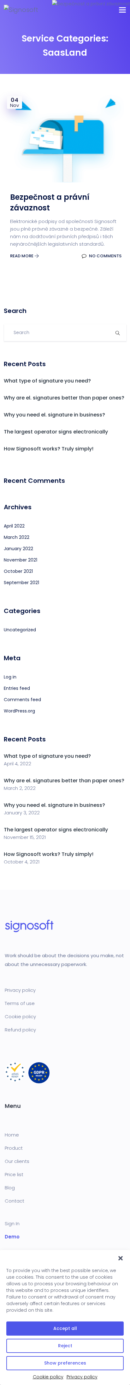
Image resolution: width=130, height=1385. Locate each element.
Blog (10, 1187)
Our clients (17, 1161)
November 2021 (20, 560)
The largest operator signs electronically (56, 431)
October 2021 (18, 571)
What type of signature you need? (47, 380)
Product (14, 1148)
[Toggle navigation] (122, 9)
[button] (120, 1258)
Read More (22, 256)
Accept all (65, 1328)
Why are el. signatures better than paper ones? (64, 397)
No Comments (104, 256)
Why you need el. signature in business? (54, 414)
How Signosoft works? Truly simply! (48, 448)
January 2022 (18, 548)
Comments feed (22, 699)
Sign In (12, 1223)
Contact (14, 1201)
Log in (10, 677)
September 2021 (21, 582)
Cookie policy (48, 1377)
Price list (14, 1174)
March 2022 (16, 537)
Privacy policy (82, 1377)
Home (12, 1134)
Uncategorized (20, 630)
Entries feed (17, 688)
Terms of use (20, 1003)
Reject (65, 1346)
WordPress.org (19, 711)
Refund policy (20, 1029)
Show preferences (65, 1363)
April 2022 (14, 526)
